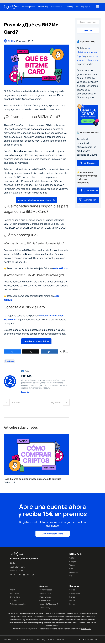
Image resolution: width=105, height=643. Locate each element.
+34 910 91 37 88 (16, 570)
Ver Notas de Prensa (86, 166)
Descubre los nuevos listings (36, 341)
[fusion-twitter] (20, 575)
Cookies (37, 639)
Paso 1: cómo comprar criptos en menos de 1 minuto (32, 478)
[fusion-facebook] (16, 575)
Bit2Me (11, 41)
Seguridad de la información (53, 639)
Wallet (72, 558)
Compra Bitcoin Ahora (52, 533)
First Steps (9, 361)
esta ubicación (86, 629)
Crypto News (15, 597)
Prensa (72, 597)
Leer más (25, 392)
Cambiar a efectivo (47, 600)
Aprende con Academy (86, 202)
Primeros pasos (45, 590)
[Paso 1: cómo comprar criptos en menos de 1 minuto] (36, 435)
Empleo (72, 604)
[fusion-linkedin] (11, 575)
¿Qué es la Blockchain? (48, 604)
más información (88, 616)
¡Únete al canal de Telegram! (87, 193)
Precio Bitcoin (45, 597)
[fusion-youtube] (25, 575)
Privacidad (28, 639)
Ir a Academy (44, 607)
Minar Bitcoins (45, 593)
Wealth (12, 590)
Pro (70, 575)
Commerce (73, 572)
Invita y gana (74, 593)
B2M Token (14, 593)
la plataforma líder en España (87, 52)
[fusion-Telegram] (29, 575)
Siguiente (56, 402)
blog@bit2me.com (17, 567)
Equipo (72, 590)
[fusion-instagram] (33, 575)
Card (71, 568)
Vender (72, 565)
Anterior (16, 402)
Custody (13, 600)
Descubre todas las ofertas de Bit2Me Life (36, 200)
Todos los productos (18, 604)
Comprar (73, 561)
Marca (72, 600)
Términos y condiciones (13, 639)
